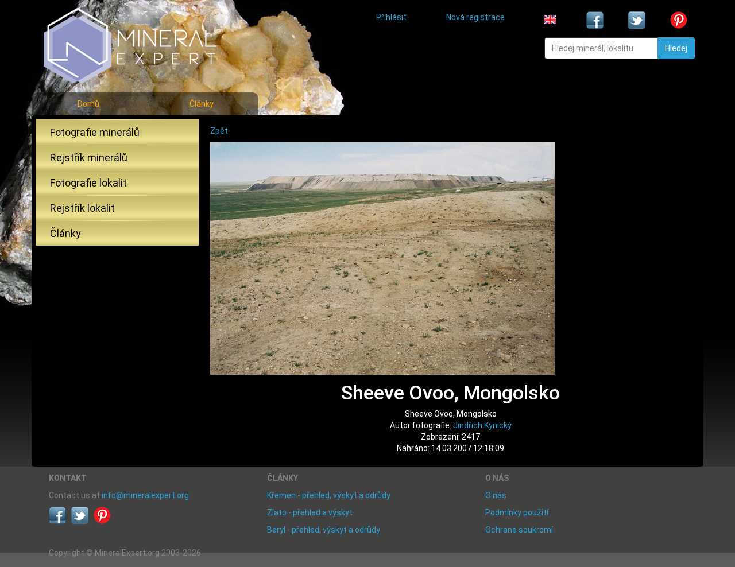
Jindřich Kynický (482, 425)
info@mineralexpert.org (145, 495)
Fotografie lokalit (88, 183)
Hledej (676, 48)
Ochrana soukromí (519, 529)
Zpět (219, 130)
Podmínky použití (516, 512)
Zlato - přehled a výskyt (310, 512)
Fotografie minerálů (95, 132)
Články (201, 103)
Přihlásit (391, 17)
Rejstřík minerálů (88, 158)
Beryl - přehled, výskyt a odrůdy (323, 529)
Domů (88, 103)
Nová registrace (475, 17)
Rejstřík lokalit (82, 208)
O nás (495, 495)
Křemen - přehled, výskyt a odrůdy (328, 495)
